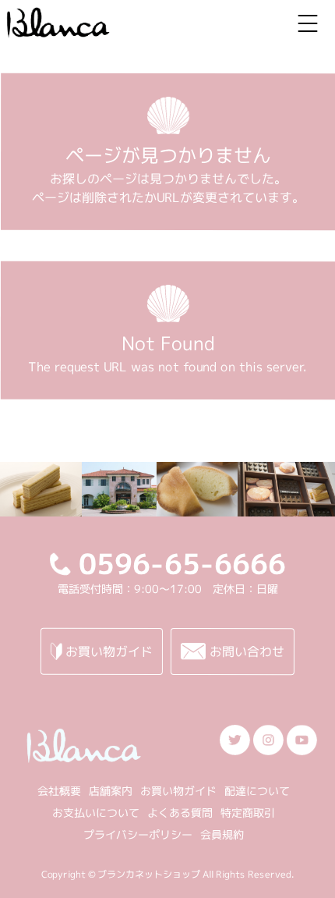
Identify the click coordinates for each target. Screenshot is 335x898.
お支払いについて (95, 812)
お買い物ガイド (178, 790)
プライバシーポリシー (137, 834)
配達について (257, 790)
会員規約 (222, 834)
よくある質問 (180, 812)
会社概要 (59, 790)
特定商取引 (247, 812)
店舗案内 (110, 790)
